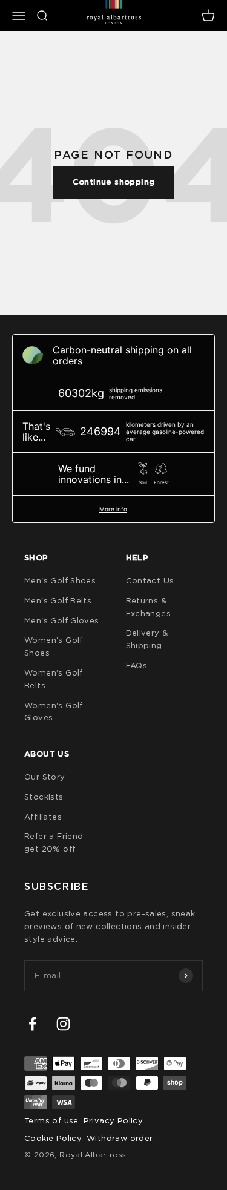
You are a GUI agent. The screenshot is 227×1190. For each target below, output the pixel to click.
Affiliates (43, 816)
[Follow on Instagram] (63, 1024)
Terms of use (51, 1120)
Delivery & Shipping (147, 639)
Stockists (44, 796)
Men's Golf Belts (57, 600)
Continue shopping (114, 182)
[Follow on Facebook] (32, 1024)
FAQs (137, 665)
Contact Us (150, 580)
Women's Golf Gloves (53, 711)
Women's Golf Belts (53, 679)
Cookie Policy (53, 1138)
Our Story (44, 776)
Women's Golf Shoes (53, 646)
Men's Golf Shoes (60, 580)
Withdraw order (120, 1138)
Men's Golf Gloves (61, 620)
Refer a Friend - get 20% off (57, 842)
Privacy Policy (113, 1120)
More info (113, 509)
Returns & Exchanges (148, 607)
